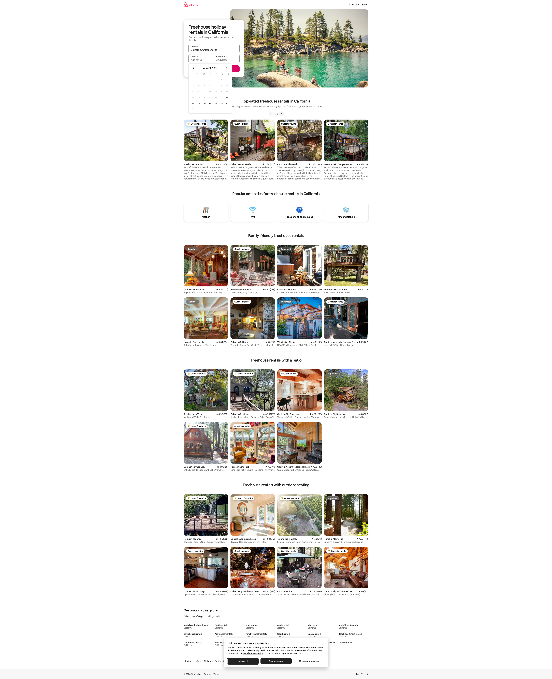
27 (210, 103)
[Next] (281, 113)
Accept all (243, 661)
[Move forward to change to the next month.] (227, 68)
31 (193, 109)
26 (204, 103)
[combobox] (214, 50)
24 (193, 103)
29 (221, 103)
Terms (216, 674)
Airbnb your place (357, 4)
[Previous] (270, 113)
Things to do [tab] (214, 616)
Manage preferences (309, 661)
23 (227, 97)
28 (216, 103)
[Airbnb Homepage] (191, 4)
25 (199, 103)
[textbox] (201, 60)
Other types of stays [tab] (193, 616)
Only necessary (276, 661)
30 (227, 103)
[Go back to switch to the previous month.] (193, 68)
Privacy (207, 674)
